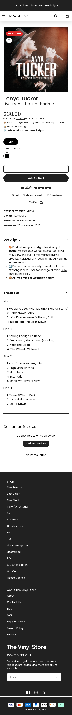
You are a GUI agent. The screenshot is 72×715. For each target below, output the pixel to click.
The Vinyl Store (40, 709)
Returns (11, 634)
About (10, 595)
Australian (13, 519)
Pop (9, 532)
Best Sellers (14, 493)
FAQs (10, 615)
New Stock (13, 500)
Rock (10, 513)
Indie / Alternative (18, 506)
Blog (9, 608)
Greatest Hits (15, 526)
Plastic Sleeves (16, 577)
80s (9, 558)
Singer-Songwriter (18, 545)
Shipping (20, 118)
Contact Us (14, 602)
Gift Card (12, 571)
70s (9, 539)
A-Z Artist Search (17, 565)
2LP (11, 141)
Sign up (55, 677)
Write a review (36, 444)
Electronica (14, 552)
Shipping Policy (16, 621)
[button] (3, 16)
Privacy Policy (15, 628)
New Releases (15, 487)
